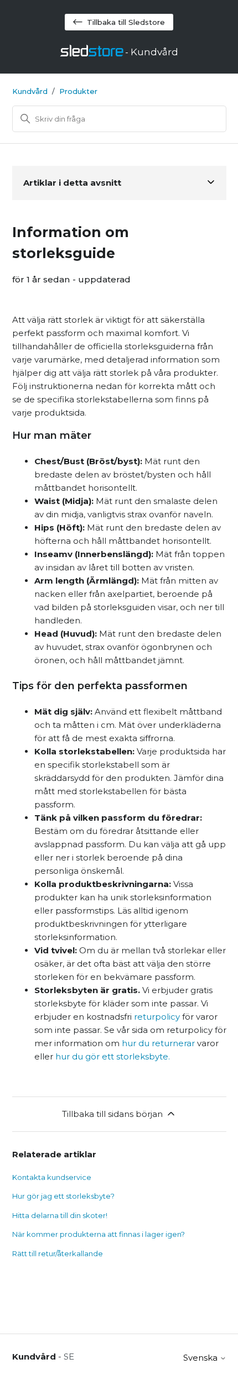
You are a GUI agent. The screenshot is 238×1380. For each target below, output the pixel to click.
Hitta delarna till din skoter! (59, 1215)
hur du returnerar (158, 1043)
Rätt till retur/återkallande (57, 1253)
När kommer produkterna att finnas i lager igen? (98, 1234)
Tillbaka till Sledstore (126, 22)
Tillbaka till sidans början (112, 1114)
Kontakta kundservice (51, 1177)
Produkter (78, 91)
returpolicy (157, 1016)
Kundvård (30, 91)
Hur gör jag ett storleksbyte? (63, 1196)
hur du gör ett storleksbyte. (112, 1056)
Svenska (201, 1357)
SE (69, 1356)
